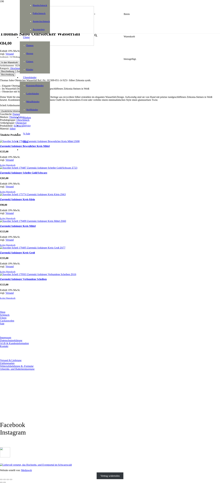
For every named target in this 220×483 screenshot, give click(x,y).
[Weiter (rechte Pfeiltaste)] (4, 482)
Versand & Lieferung (10, 360)
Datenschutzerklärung (11, 340)
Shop (2, 312)
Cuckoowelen (7, 320)
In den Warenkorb (9, 62)
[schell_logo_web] (61, 44)
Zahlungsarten (7, 363)
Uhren (3, 317)
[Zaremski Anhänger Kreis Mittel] (33, 221)
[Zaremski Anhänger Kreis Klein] (33, 194)
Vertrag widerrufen (110, 475)
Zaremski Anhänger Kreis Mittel (18, 226)
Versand (9, 53)
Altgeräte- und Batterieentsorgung (17, 369)
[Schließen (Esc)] (11, 479)
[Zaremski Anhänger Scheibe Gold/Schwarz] (38, 167)
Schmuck (5, 315)
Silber (13, 128)
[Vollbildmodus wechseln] (4, 479)
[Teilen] (7, 479)
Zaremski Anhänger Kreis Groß (17, 252)
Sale (2, 323)
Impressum (5, 337)
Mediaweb (26, 470)
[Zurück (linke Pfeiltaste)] (1, 482)
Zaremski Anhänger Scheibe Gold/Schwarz (23, 172)
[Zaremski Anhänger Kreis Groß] (32, 247)
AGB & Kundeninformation (14, 343)
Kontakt (4, 346)
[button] (7, 165)
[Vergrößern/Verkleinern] (1, 479)
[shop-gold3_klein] (5, 456)
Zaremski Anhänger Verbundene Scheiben (23, 279)
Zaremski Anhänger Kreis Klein (17, 199)
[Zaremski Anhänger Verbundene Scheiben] (38, 274)
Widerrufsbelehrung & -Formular (16, 366)
